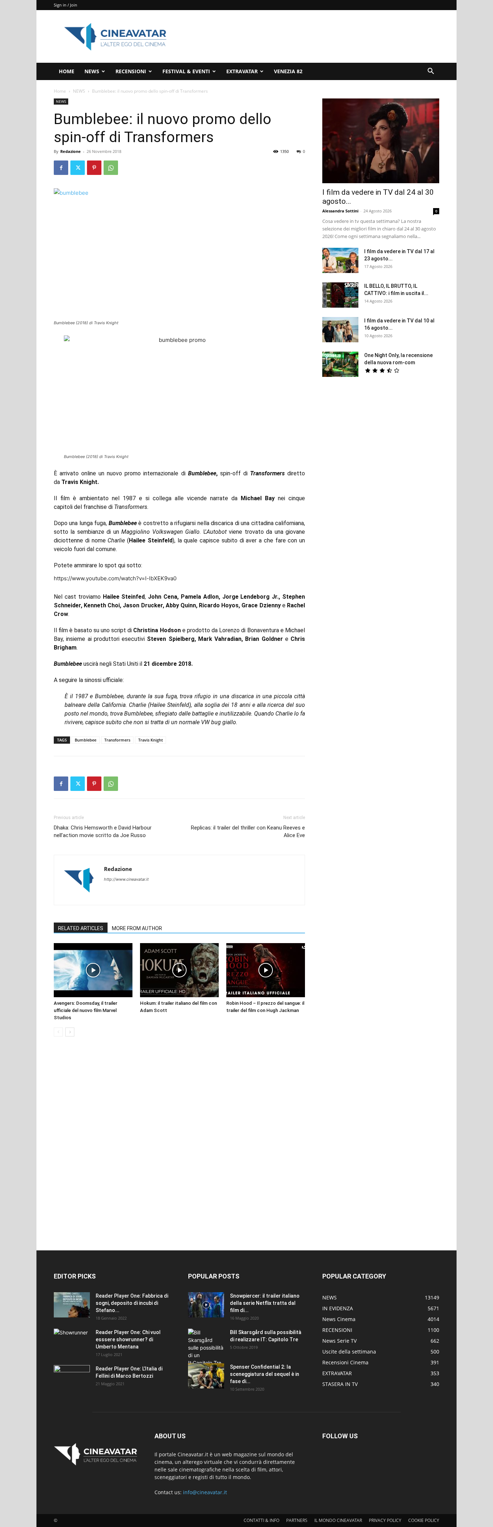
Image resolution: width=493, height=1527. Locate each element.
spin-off (230, 473)
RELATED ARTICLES (80, 928)
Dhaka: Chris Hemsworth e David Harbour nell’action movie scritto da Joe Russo (103, 831)
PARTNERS (296, 1520)
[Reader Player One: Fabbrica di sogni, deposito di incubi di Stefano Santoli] (72, 1304)
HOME (66, 71)
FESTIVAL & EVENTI (186, 71)
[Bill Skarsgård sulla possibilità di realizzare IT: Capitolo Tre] (206, 1348)
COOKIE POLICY (423, 1520)
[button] (430, 72)
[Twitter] (77, 167)
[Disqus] (179, 1144)
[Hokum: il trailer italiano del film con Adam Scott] (179, 970)
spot (111, 565)
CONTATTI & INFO (261, 1520)
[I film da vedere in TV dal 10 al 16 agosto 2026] (340, 329)
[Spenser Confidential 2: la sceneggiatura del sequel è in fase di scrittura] (206, 1376)
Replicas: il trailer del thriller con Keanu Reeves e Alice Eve (248, 831)
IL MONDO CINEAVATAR (338, 1520)
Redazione (70, 151)
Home (60, 91)
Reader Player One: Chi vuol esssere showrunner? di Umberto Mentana (128, 1339)
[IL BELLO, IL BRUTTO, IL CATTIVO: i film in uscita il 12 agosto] (340, 295)
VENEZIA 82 (288, 71)
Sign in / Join (65, 5)
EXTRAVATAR (242, 71)
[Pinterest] (94, 167)
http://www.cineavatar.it (126, 879)
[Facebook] (61, 167)
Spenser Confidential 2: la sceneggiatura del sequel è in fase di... (264, 1374)
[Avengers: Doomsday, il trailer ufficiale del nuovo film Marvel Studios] (93, 970)
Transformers (117, 740)
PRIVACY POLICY (385, 1520)
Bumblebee (85, 740)
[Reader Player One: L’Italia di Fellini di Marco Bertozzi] (72, 1377)
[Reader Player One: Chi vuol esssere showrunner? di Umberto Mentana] (72, 1341)
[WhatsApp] (111, 167)
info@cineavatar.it (205, 1492)
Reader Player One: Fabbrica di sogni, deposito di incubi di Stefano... (132, 1303)
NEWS (91, 71)
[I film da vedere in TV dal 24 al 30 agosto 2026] (380, 140)
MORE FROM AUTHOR (137, 928)
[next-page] (69, 1032)
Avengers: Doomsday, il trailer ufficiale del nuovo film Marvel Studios (85, 1010)
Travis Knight (150, 740)
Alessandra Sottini (340, 211)
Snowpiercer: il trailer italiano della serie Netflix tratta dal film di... (265, 1303)
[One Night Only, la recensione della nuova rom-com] (340, 364)
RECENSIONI (130, 71)
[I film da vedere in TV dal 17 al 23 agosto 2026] (340, 260)
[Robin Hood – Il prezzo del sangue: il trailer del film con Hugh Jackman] (265, 970)
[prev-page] (58, 1032)
